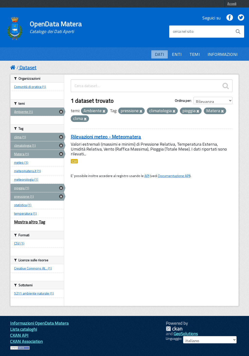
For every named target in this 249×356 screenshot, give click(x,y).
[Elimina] (104, 111)
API (146, 175)
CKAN (174, 328)
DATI (159, 54)
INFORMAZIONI (223, 54)
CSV (74, 161)
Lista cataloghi (23, 329)
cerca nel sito (183, 31)
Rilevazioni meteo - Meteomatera (106, 136)
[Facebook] (229, 18)
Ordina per (183, 100)
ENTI (177, 54)
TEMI (194, 54)
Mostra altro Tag (29, 222)
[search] (225, 85)
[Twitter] (241, 18)
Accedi (231, 3)
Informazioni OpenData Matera (39, 323)
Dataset (27, 67)
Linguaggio (173, 338)
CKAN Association (26, 341)
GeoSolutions (186, 333)
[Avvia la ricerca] (238, 31)
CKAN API (19, 335)
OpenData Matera (56, 27)
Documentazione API (174, 175)
